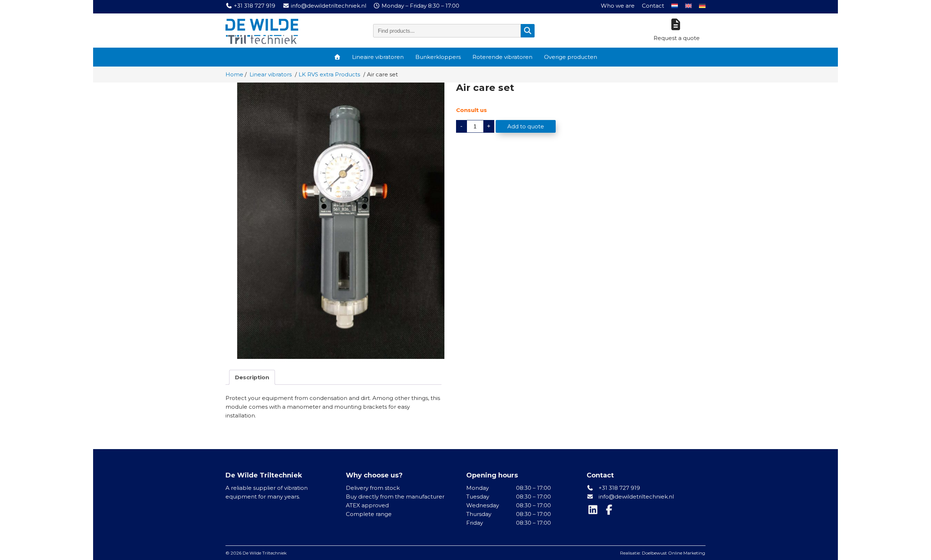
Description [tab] (252, 377)
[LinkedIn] (595, 511)
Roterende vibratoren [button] (502, 56)
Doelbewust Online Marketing (673, 553)
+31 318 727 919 (618, 487)
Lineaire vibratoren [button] (378, 56)
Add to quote (525, 126)
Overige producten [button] (570, 56)
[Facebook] (610, 511)
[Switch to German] (702, 6)
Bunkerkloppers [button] (438, 56)
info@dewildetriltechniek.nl (636, 496)
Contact (653, 5)
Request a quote (677, 38)
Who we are (618, 5)
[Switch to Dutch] (674, 6)
